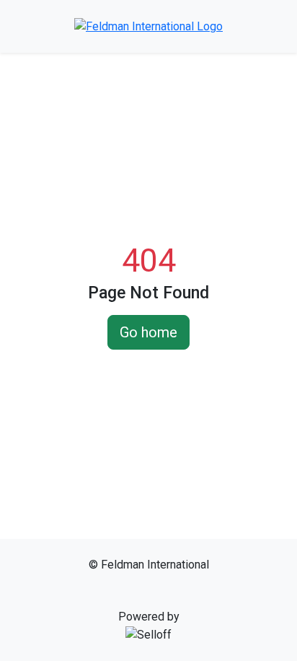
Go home (148, 332)
